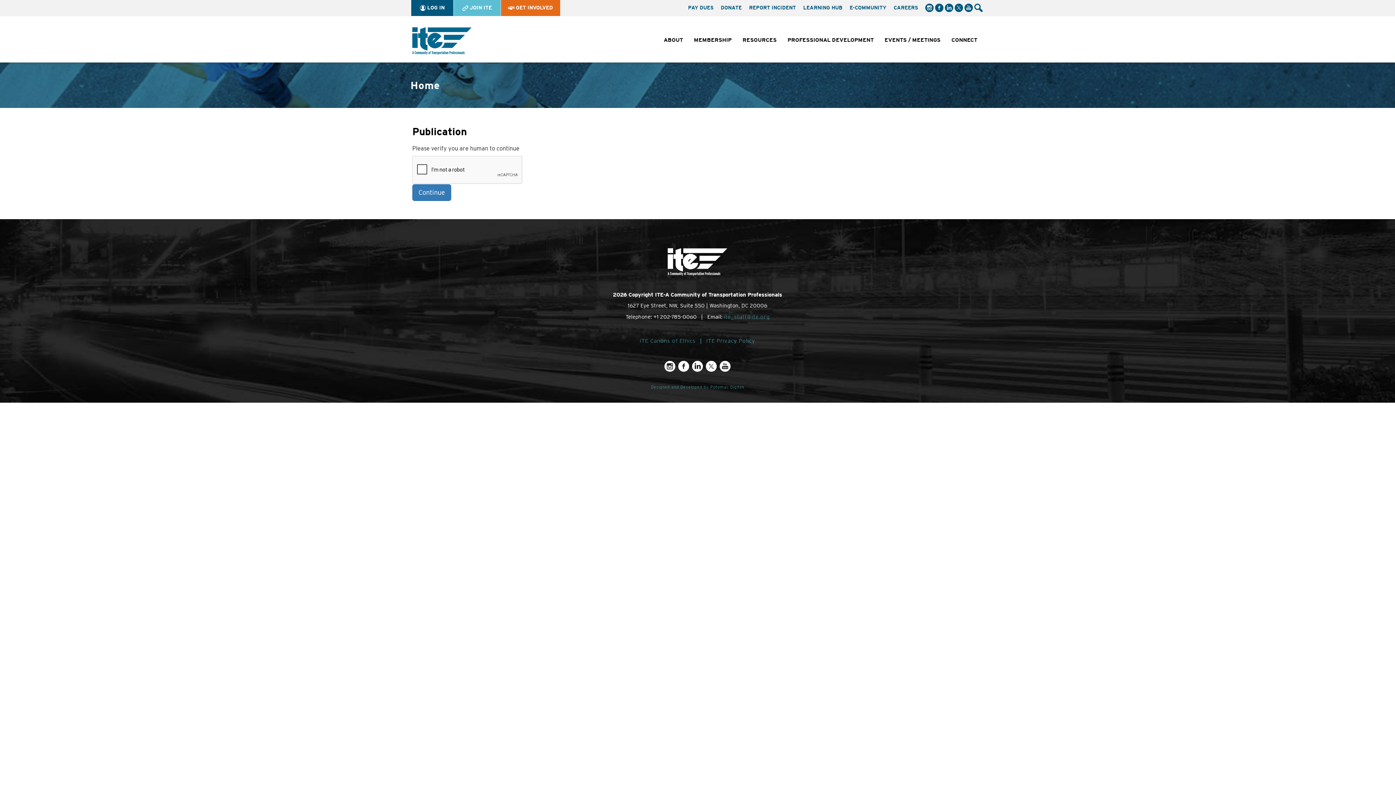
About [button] (673, 40)
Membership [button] (713, 40)
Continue (431, 192)
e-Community (868, 8)
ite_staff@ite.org (747, 317)
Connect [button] (964, 40)
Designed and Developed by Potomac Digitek (697, 387)
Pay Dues (700, 8)
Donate (731, 8)
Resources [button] (760, 40)
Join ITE (480, 8)
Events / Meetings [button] (913, 40)
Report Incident (772, 8)
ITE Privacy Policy (730, 341)
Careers (906, 8)
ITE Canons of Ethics (668, 341)
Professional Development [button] (831, 40)
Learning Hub (822, 8)
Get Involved (533, 8)
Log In (435, 8)
